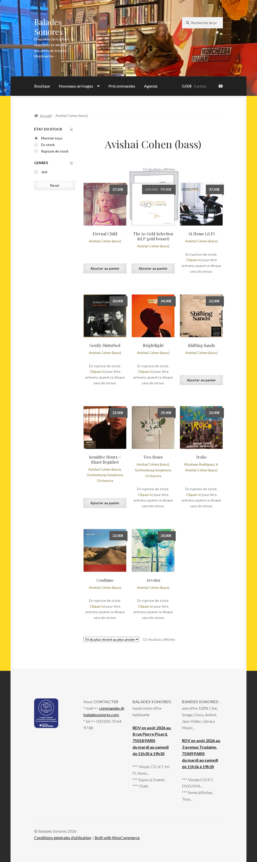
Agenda (150, 86)
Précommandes (121, 86)
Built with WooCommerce (117, 837)
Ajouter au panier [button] (104, 268)
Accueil (45, 115)
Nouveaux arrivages (76, 86)
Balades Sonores (48, 26)
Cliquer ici (193, 260)
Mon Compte (160, 22)
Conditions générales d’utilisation (62, 837)
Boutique (42, 86)
